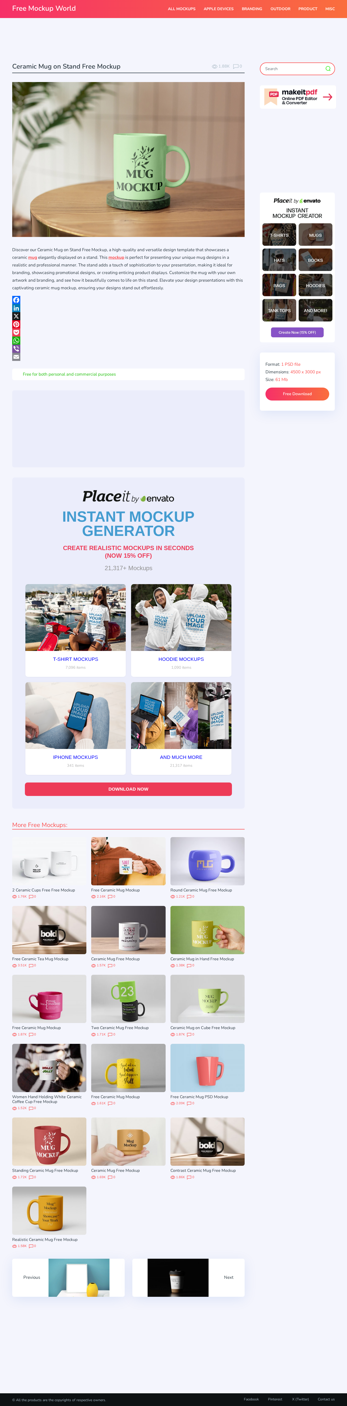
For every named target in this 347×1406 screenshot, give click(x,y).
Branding (252, 8)
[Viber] (128, 349)
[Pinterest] (128, 324)
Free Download (297, 394)
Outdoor (280, 8)
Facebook (251, 1399)
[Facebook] (128, 300)
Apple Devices (219, 8)
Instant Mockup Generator (128, 523)
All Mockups (182, 8)
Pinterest (275, 1399)
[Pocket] (128, 332)
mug (32, 257)
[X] (128, 316)
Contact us (326, 1399)
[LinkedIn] (128, 308)
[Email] (128, 357)
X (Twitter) (300, 1399)
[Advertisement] (173, 40)
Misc (330, 8)
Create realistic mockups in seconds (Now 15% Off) (128, 552)
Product (307, 8)
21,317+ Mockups (128, 568)
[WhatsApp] (128, 341)
